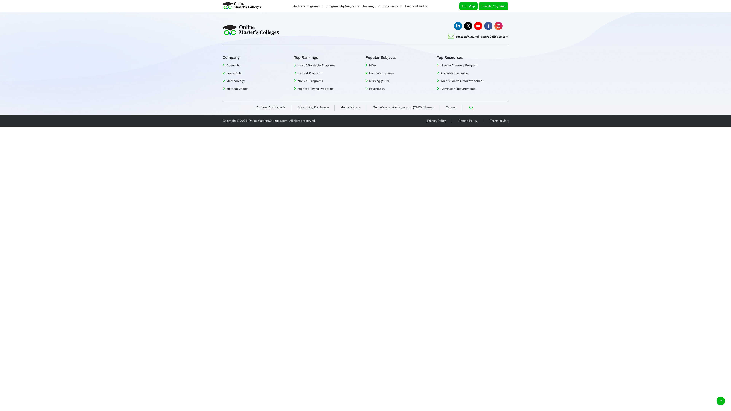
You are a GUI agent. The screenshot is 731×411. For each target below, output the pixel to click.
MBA (372, 65)
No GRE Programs (310, 81)
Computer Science (381, 73)
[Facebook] (488, 26)
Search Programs (493, 6)
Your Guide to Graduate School (462, 81)
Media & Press (350, 107)
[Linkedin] (458, 26)
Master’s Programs (305, 6)
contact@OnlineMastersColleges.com (482, 37)
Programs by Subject (341, 6)
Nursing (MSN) (379, 81)
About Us (232, 65)
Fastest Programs (310, 73)
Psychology (377, 89)
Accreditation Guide (454, 73)
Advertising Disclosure (313, 107)
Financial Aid (414, 6)
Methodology (235, 81)
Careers (451, 107)
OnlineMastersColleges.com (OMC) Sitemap (403, 107)
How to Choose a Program (459, 65)
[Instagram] (498, 26)
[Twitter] (468, 26)
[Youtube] (478, 26)
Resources (390, 6)
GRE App (468, 6)
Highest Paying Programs (316, 89)
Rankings (369, 6)
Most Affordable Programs (316, 65)
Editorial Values (237, 89)
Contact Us (234, 73)
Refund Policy (467, 121)
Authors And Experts (271, 107)
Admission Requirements (458, 89)
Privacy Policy (436, 121)
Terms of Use (499, 121)
